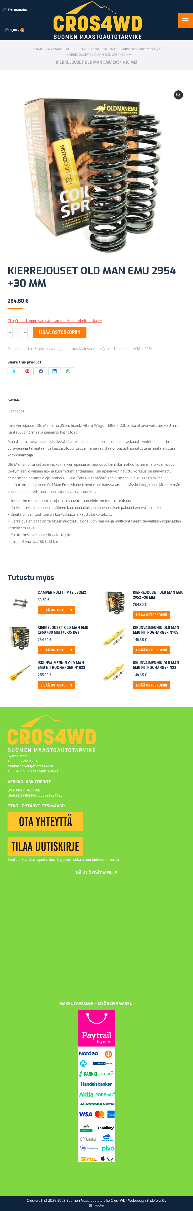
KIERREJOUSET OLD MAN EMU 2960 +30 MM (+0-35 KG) (63, 630)
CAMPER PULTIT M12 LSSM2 (62, 592)
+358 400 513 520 (22, 771)
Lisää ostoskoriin (59, 332)
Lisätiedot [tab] (16, 411)
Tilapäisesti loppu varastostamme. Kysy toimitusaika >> (55, 320)
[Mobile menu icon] (185, 20)
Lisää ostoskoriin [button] (56, 610)
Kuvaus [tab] (14, 399)
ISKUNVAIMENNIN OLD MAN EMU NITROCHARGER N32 (156, 665)
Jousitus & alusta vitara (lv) (42, 349)
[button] (178, 94)
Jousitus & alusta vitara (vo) (87, 349)
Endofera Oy (156, 1200)
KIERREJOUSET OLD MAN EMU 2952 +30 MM (158, 595)
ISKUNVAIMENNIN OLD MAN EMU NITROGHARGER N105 (156, 630)
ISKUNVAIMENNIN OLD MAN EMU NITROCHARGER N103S (61, 665)
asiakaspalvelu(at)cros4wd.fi (30, 766)
